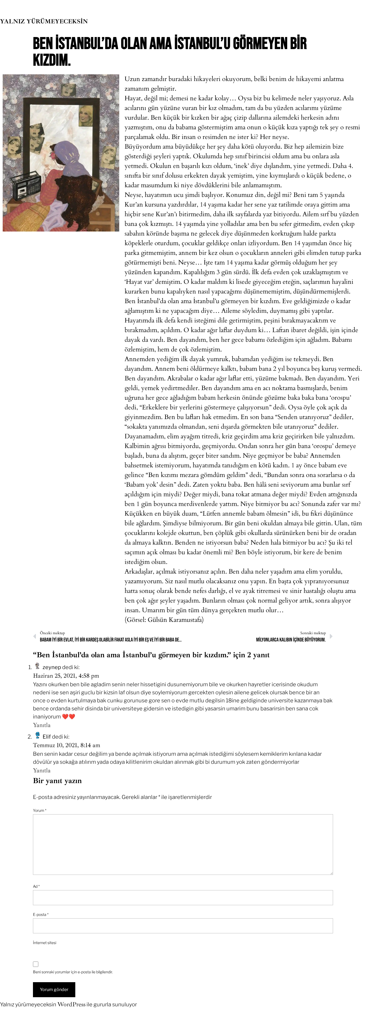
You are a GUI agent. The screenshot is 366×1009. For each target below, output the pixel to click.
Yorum (39, 810)
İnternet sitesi (44, 942)
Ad (36, 886)
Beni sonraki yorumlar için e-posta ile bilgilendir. (73, 972)
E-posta (40, 914)
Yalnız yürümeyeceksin (44, 21)
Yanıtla (42, 725)
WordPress (71, 1004)
